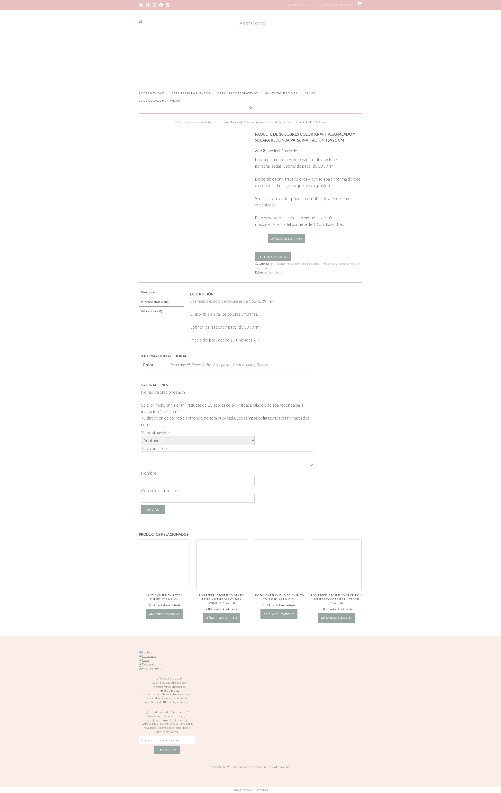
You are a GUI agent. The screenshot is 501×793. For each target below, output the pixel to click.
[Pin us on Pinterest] (161, 4)
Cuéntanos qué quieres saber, (169, 682)
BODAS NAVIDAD (151, 93)
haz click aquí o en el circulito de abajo (166, 720)
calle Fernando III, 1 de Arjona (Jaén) (166, 702)
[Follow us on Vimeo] (167, 4)
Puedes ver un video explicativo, (167, 716)
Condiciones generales (250, 766)
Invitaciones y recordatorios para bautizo (295, 263)
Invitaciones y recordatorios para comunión (206, 122)
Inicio (178, 122)
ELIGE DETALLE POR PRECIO (160, 100)
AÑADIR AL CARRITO (286, 239)
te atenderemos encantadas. (169, 686)
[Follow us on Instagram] (154, 4)
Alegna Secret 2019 (222, 766)
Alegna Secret (275, 272)
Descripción (149, 292)
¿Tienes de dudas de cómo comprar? (167, 712)
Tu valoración (154, 448)
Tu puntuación (155, 432)
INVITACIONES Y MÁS (281, 93)
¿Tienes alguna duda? (169, 678)
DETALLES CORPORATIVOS (237, 93)
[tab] (161, 292)
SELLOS (310, 93)
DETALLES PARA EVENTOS (191, 93)
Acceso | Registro (295, 4)
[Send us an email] (141, 4)
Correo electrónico (159, 490)
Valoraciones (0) (151, 311)
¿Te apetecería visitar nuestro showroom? (166, 694)
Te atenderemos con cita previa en (167, 698)
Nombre (150, 473)
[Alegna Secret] (250, 51)
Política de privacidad (278, 766)
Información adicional (155, 301)
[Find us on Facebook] (148, 4)
